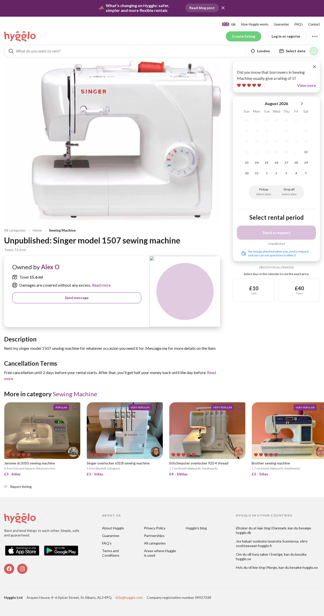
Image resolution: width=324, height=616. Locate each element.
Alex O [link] (50, 266)
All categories (15, 230)
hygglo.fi (265, 546)
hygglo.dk (243, 532)
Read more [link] (101, 285)
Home (37, 230)
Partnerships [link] (154, 535)
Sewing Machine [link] (75, 394)
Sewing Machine (62, 230)
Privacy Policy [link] (155, 528)
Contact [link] (314, 24)
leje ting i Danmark (271, 528)
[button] (223, 8)
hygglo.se (243, 559)
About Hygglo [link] (113, 528)
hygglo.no (310, 567)
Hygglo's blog (196, 528)
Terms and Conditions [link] (110, 553)
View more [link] (306, 85)
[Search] (313, 51)
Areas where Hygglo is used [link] (160, 553)
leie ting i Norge (264, 567)
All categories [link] (155, 543)
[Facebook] (9, 569)
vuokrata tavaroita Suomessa (275, 541)
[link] (20, 36)
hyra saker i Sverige (267, 554)
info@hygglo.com (129, 597)
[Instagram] (22, 569)
